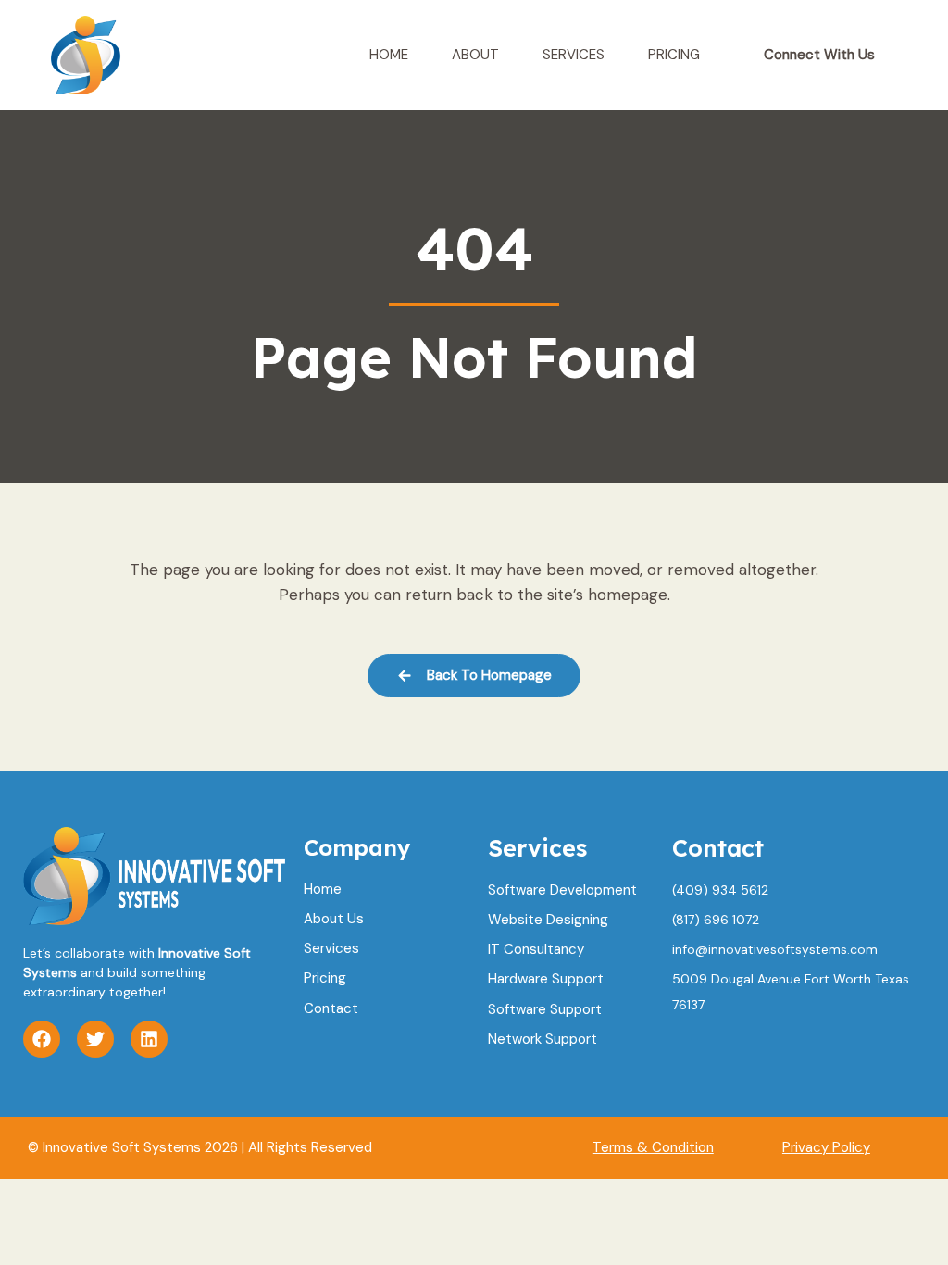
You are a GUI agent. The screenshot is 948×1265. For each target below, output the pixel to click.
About (475, 54)
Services (574, 54)
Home (388, 54)
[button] (819, 55)
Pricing (674, 54)
